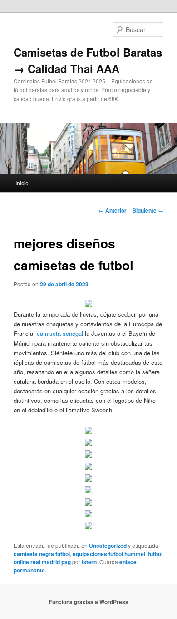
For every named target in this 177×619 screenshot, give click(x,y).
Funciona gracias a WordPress (88, 602)
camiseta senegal (60, 333)
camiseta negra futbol (42, 554)
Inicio (22, 183)
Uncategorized (108, 546)
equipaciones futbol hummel (109, 554)
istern (89, 562)
